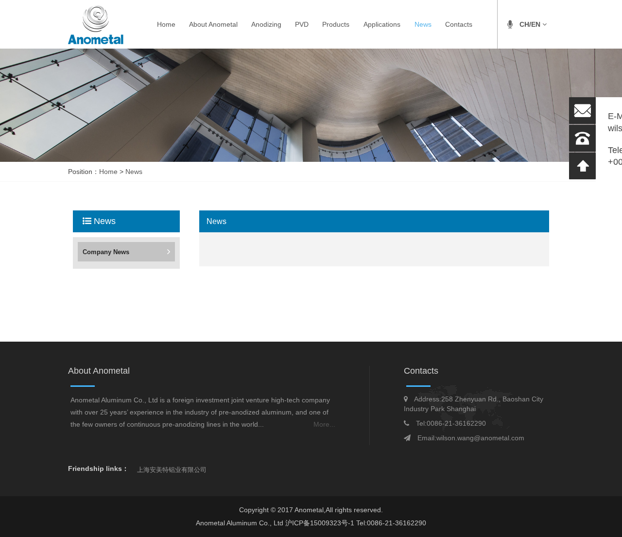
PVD (302, 24)
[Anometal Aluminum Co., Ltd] (95, 24)
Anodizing (266, 24)
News (423, 24)
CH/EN (530, 24)
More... (324, 424)
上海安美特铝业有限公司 (172, 469)
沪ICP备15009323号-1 (320, 523)
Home (166, 24)
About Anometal (213, 24)
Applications (381, 24)
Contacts (458, 24)
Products (335, 24)
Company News (106, 252)
